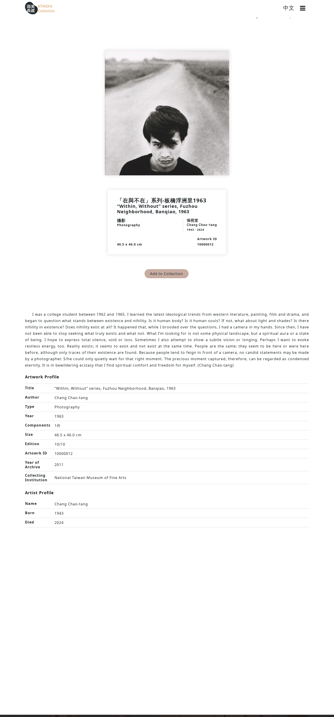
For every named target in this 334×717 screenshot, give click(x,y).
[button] (302, 8)
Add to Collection (166, 273)
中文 (288, 7)
